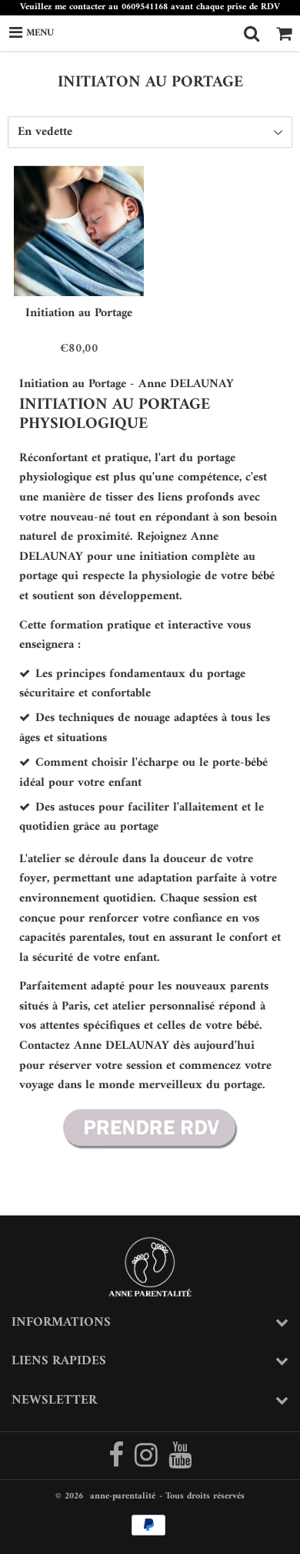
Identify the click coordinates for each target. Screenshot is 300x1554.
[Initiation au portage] (150, 1149)
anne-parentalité (122, 1496)
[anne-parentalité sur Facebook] (118, 1463)
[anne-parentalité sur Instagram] (148, 1463)
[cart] (283, 33)
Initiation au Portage (78, 313)
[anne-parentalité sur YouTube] (180, 1463)
